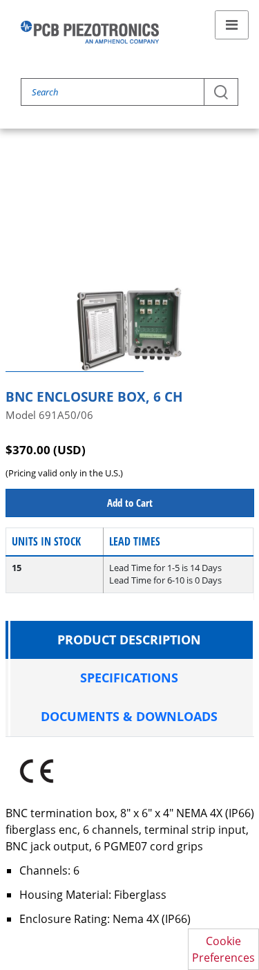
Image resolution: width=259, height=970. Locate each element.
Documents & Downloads (129, 716)
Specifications (129, 677)
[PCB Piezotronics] (90, 32)
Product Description (129, 639)
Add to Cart (130, 503)
